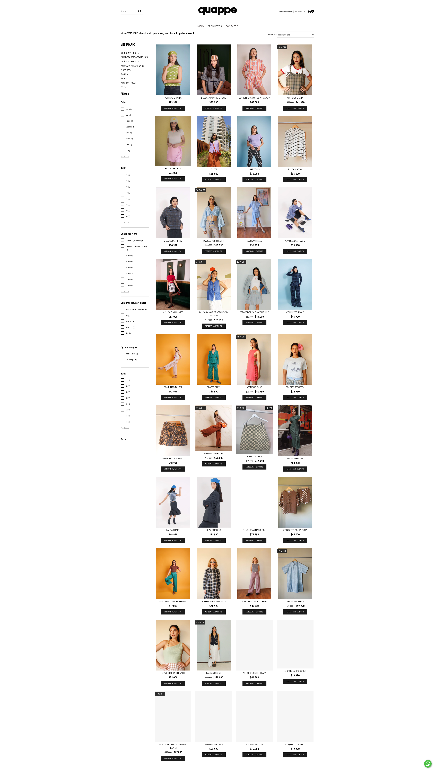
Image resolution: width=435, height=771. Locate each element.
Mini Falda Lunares (173, 312)
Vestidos (124, 74)
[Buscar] (139, 11)
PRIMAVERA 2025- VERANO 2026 (134, 57)
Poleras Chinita (172, 97)
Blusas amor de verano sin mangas (213, 314)
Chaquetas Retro (172, 240)
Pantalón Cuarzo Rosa (254, 601)
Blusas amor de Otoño (213, 97)
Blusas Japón (295, 169)
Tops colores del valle (173, 673)
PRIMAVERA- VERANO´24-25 (132, 65)
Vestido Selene (254, 240)
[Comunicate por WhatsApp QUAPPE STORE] (428, 764)
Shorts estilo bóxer (295, 670)
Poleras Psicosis (254, 744)
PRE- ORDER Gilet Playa (254, 673)
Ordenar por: (272, 34)
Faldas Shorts (173, 168)
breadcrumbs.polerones (151, 33)
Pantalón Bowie (214, 744)
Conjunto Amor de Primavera (254, 97)
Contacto (232, 26)
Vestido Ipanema (295, 601)
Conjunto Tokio (295, 312)
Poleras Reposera (295, 387)
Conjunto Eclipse (173, 387)
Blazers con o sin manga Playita (173, 746)
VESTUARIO (132, 33)
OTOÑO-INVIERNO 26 (129, 52)
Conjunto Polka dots (295, 530)
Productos (215, 26)
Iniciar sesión (300, 12)
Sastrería (124, 78)
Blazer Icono (213, 530)
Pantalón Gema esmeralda (173, 601)
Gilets (214, 169)
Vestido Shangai (295, 458)
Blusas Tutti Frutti (213, 240)
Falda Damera (254, 456)
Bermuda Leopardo (172, 458)
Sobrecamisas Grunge (213, 601)
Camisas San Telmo (295, 240)
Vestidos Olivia (295, 97)
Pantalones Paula (128, 82)
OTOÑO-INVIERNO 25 (129, 61)
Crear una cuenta (286, 12)
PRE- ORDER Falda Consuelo (254, 312)
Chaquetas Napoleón (254, 530)
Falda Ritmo (172, 530)
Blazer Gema (213, 387)
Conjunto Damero (295, 744)
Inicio (200, 26)
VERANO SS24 (126, 69)
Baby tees (254, 169)
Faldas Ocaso (213, 673)
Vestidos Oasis (254, 387)
